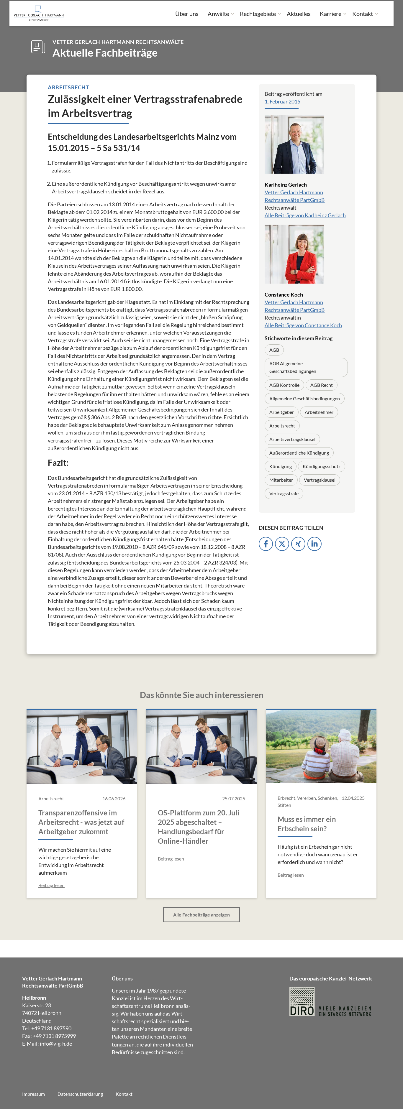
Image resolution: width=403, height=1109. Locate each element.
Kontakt (362, 13)
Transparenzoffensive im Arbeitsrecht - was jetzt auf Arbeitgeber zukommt (81, 822)
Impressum (33, 1094)
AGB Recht (321, 385)
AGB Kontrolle (284, 385)
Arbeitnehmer (319, 412)
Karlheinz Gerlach (286, 184)
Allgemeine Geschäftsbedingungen (304, 398)
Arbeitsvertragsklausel (292, 439)
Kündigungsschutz (321, 466)
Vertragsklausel (319, 480)
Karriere (330, 13)
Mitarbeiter (281, 480)
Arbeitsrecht (282, 425)
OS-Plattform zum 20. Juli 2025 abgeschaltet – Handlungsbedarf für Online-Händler (199, 826)
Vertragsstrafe (284, 493)
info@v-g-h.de (56, 1043)
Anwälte (218, 13)
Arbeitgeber (281, 412)
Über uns (187, 13)
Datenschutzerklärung (80, 1094)
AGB (274, 350)
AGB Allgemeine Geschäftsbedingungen (292, 367)
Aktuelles (299, 13)
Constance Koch (284, 294)
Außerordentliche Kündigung (299, 452)
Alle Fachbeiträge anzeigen (201, 914)
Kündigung (280, 466)
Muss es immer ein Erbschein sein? (307, 824)
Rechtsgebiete (258, 13)
